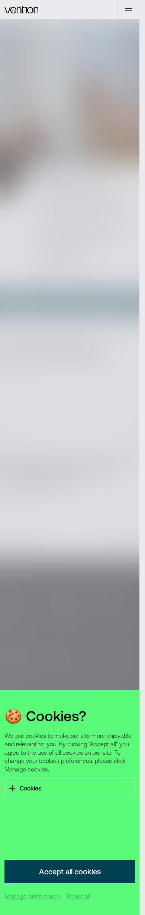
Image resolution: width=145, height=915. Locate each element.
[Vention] (58, 9)
